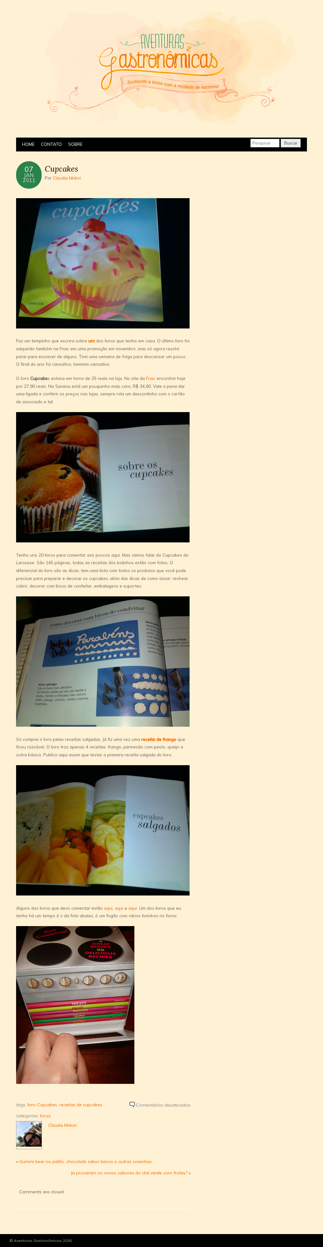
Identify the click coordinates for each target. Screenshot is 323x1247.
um (91, 340)
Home (28, 144)
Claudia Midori (67, 177)
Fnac (151, 378)
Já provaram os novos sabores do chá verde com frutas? (129, 1172)
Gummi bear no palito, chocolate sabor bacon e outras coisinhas (85, 1161)
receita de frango (158, 739)
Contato (51, 144)
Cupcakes (61, 169)
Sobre (75, 144)
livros (45, 1115)
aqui (108, 908)
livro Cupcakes (42, 1104)
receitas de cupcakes (80, 1104)
